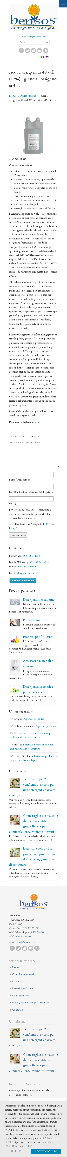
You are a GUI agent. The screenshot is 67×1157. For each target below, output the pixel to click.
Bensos (33, 17)
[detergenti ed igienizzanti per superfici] (15, 602)
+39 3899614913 (36, 932)
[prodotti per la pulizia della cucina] (15, 622)
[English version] (47, 57)
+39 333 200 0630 (27, 566)
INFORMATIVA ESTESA (19, 1146)
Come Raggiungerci (23, 974)
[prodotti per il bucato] (15, 640)
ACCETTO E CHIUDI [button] (46, 1151)
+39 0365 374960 (31, 555)
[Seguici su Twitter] (27, 52)
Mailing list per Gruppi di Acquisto (30, 1002)
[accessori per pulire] (15, 667)
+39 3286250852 (25, 936)
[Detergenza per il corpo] (15, 689)
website (13, 504)
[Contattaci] (39, 52)
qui (38, 422)
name (20, 479)
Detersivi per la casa (22, 988)
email (31, 492)
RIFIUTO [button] (15, 1151)
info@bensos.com (37, 36)
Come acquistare (20, 995)
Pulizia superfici (28, 95)
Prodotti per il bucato (37, 637)
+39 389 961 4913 (39, 562)
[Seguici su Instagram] (33, 52)
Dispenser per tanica (33, 718)
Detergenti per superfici (39, 600)
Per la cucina (31, 620)
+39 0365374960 (30, 928)
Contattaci (17, 1009)
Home (12, 95)
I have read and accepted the (31, 526)
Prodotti (16, 981)
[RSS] (45, 52)
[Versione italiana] (42, 57)
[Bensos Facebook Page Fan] (21, 52)
